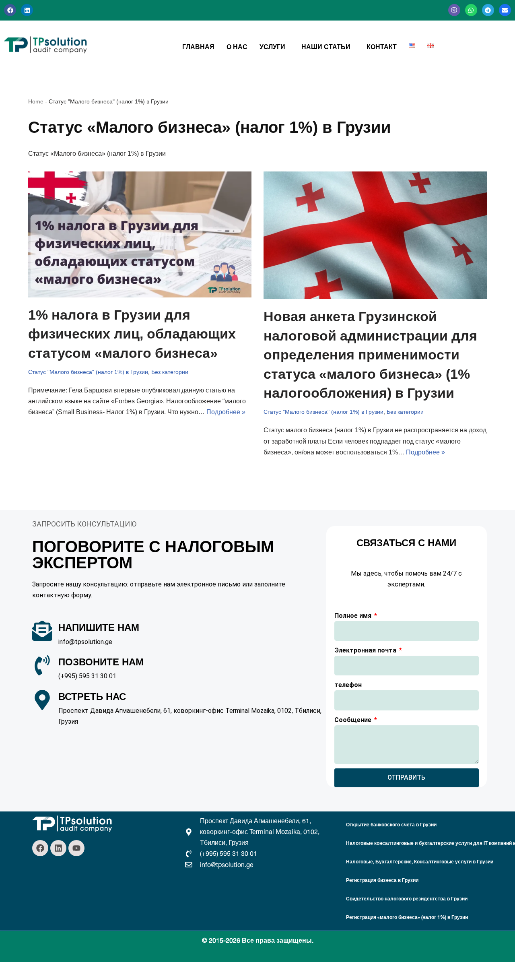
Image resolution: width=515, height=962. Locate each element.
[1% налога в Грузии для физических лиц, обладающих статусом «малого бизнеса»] (139, 234)
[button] (274, 46)
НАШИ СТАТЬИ (325, 47)
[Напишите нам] (42, 631)
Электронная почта (366, 650)
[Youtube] (76, 848)
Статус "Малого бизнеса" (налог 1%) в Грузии (88, 372)
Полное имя (353, 615)
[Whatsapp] (471, 10)
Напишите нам (98, 627)
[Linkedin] (27, 10)
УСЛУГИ (272, 47)
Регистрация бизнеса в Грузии (382, 880)
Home (35, 101)
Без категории (169, 372)
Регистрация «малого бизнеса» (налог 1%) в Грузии (407, 917)
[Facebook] (10, 10)
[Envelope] (505, 10)
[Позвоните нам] (42, 665)
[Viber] (454, 10)
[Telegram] (488, 10)
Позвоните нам (101, 661)
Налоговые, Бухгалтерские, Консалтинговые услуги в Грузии (419, 862)
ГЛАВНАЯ (198, 47)
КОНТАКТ (382, 47)
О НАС (237, 47)
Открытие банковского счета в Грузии (391, 825)
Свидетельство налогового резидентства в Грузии (407, 899)
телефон (348, 685)
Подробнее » (225, 412)
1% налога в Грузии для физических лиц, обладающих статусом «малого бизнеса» (132, 334)
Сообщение (353, 720)
